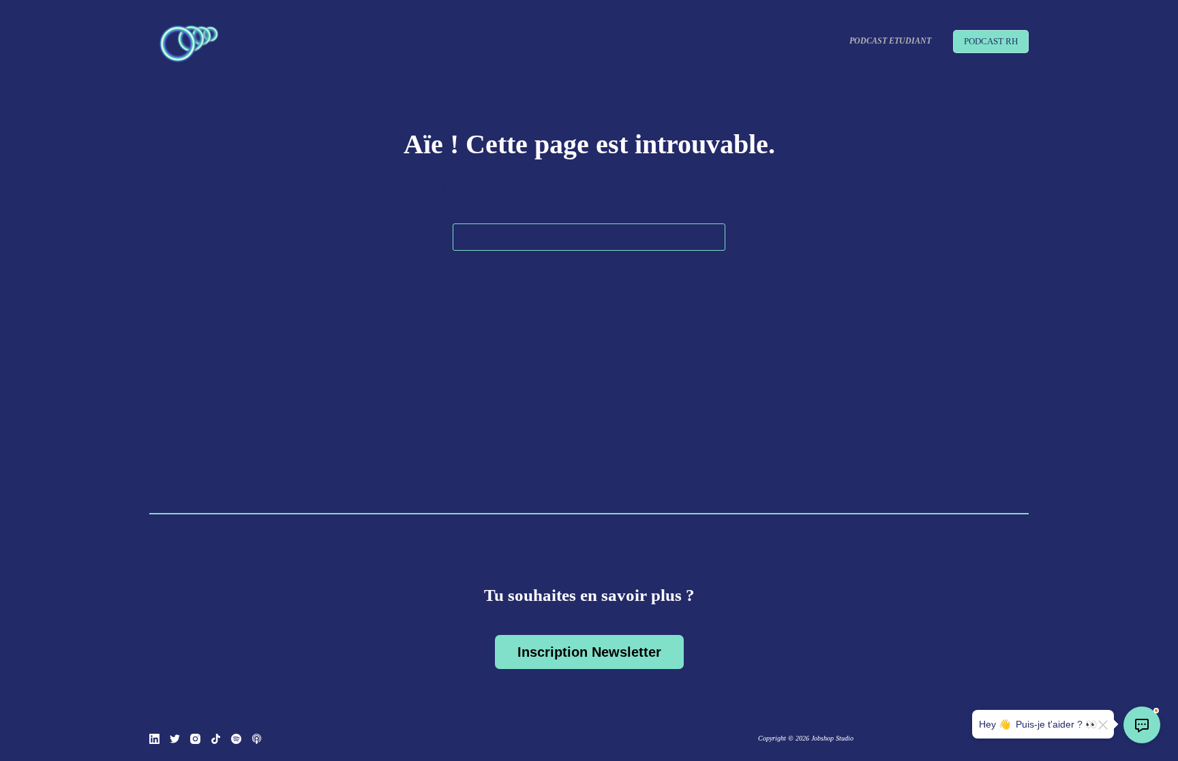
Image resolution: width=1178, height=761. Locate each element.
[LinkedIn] (154, 739)
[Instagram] (195, 739)
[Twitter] (175, 739)
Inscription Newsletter (589, 651)
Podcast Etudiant (890, 41)
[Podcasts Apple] (257, 739)
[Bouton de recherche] (711, 237)
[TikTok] (216, 739)
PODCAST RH (991, 41)
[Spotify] (236, 739)
